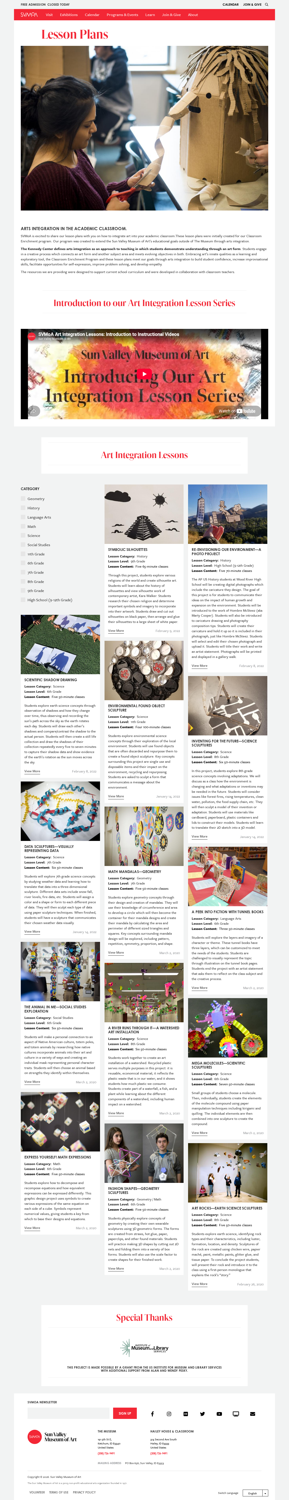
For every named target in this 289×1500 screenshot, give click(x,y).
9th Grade (36, 590)
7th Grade (36, 572)
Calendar (231, 4)
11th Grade (37, 554)
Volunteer (37, 1492)
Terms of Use (58, 1492)
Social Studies (39, 545)
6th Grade (36, 563)
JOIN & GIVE (252, 4)
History (34, 508)
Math (32, 526)
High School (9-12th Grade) (50, 600)
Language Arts (40, 517)
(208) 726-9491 (106, 1453)
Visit (49, 14)
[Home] (29, 14)
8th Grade (36, 581)
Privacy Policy (84, 1492)
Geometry (36, 498)
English (252, 1493)
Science (34, 535)
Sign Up (125, 1413)
